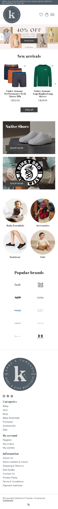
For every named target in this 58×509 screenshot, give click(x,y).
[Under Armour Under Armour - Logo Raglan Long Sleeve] (42, 75)
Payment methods (12, 485)
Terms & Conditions (13, 481)
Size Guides (9, 469)
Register (7, 440)
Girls (5, 410)
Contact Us (9, 473)
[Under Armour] (40, 336)
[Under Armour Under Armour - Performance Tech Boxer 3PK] (15, 75)
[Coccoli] (17, 285)
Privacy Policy (10, 477)
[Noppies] (17, 323)
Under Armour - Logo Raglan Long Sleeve (43, 94)
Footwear (15, 257)
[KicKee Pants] (40, 298)
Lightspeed (8, 500)
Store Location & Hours (15, 462)
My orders (8, 444)
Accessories (42, 225)
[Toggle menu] (52, 14)
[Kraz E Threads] (12, 15)
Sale (42, 257)
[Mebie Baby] (40, 310)
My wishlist (9, 447)
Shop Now (29, 41)
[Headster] (17, 298)
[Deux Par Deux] (40, 285)
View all (29, 109)
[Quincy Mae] (40, 323)
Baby (5, 406)
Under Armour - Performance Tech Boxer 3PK (15, 94)
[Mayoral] (17, 310)
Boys (5, 414)
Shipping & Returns (13, 465)
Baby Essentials (15, 225)
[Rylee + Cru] (17, 336)
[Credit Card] (28, 504)
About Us (8, 458)
